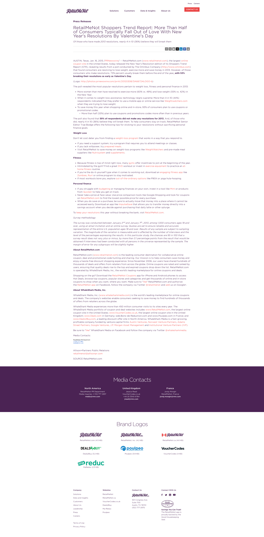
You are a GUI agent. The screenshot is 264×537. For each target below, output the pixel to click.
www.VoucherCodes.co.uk (123, 313)
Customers (129, 11)
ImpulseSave (125, 204)
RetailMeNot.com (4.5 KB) (91, 440)
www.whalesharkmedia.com (115, 295)
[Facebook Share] (184, 49)
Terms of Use (78, 523)
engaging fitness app (171, 172)
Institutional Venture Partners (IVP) (168, 325)
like (145, 282)
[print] (188, 49)
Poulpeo (106, 512)
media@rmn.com (78, 343)
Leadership (78, 509)
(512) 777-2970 (138, 508)
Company (77, 490)
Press (190, 3)
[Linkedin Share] (181, 49)
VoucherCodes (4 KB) (173, 454)
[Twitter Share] (177, 49)
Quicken (87, 192)
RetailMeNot (119, 275)
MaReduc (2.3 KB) (91, 467)
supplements (118, 152)
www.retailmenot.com (155, 60)
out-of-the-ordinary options (131, 178)
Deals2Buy (107, 505)
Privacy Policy (79, 527)
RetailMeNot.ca (109, 498)
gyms (132, 163)
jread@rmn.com (131, 399)
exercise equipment (156, 166)
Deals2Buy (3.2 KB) (91, 454)
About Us (165, 11)
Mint (172, 189)
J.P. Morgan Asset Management (127, 325)
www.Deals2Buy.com (84, 319)
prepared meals (112, 146)
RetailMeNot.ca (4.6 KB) (173, 440)
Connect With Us (168, 490)
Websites (107, 490)
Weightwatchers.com (175, 101)
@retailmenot (153, 285)
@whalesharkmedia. (176, 330)
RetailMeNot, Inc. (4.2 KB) (132, 440)
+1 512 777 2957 (78, 341)
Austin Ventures (138, 322)
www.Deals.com (92, 316)
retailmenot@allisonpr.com (88, 353)
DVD (120, 166)
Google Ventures (100, 325)
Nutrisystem (98, 152)
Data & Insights (148, 11)
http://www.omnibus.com (176, 67)
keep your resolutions (88, 212)
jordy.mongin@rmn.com (170, 397)
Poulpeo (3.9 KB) (132, 454)
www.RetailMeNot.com (158, 309)
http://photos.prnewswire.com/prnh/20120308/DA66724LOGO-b (116, 81)
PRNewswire (111, 60)
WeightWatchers (154, 149)
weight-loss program (126, 138)
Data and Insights (80, 498)
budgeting (104, 189)
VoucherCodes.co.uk (131, 394)
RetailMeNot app (86, 285)
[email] (173, 49)
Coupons (131, 275)
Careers (197, 3)
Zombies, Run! (85, 175)
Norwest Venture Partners (162, 322)
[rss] (170, 49)
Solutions (114, 11)
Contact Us (192, 9)
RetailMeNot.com (90, 198)
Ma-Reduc (107, 509)
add (168, 285)
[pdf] (166, 49)
